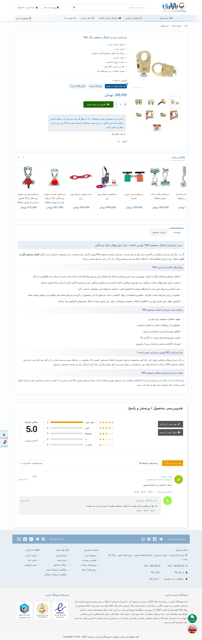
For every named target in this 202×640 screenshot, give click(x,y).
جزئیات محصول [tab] (159, 232)
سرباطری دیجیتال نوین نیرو (89, 196)
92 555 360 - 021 (152, 566)
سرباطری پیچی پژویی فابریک (115, 196)
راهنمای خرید (90, 555)
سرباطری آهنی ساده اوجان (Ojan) (142, 196)
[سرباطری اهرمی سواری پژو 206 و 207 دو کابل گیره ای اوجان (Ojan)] (36, 177)
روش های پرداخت (88, 565)
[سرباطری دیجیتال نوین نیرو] (89, 177)
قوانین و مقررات (88, 560)
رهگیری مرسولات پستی (56, 569)
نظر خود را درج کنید (168, 424)
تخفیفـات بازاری (132, 18)
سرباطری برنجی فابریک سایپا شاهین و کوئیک (167, 196)
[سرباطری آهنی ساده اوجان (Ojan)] (141, 177)
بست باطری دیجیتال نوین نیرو (62, 196)
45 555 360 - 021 (176, 566)
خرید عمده (62, 560)
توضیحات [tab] (177, 232)
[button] (23, 157)
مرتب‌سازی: (37, 463)
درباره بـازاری (31, 555)
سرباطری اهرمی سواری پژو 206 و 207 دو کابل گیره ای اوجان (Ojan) (36, 198)
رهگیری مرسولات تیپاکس (55, 574)
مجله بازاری (86, 18)
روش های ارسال (89, 569)
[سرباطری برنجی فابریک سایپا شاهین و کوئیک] (168, 177)
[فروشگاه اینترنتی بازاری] (171, 7)
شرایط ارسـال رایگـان (108, 18)
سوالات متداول (60, 565)
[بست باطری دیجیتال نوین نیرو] (62, 177)
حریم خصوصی (30, 565)
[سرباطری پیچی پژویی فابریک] (115, 177)
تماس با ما (68, 18)
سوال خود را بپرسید (168, 432)
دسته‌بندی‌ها (165, 18)
